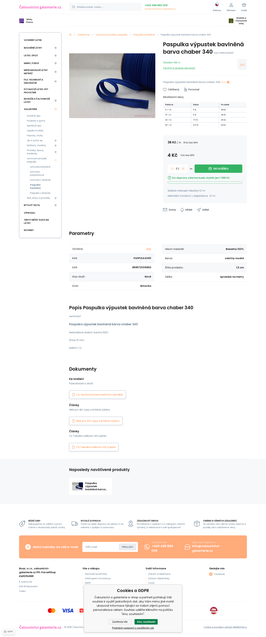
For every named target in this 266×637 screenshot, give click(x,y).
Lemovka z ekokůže (40, 179)
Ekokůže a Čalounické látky (37, 100)
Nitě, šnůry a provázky (38, 197)
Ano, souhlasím (146, 622)
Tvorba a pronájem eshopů (218, 627)
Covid (151, 582)
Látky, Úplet (31, 55)
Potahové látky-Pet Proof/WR (36, 91)
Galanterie (83, 34)
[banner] (40, 7)
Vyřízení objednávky (158, 578)
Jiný (242, 64)
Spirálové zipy (34, 125)
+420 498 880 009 (156, 5)
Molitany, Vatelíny (36, 145)
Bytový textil (32, 205)
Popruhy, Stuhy (35, 135)
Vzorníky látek (33, 40)
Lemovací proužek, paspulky (111, 34)
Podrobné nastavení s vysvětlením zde (133, 628)
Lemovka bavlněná (40, 166)
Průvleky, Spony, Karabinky (35, 152)
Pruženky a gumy (36, 120)
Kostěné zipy (33, 115)
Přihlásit (127, 547)
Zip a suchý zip (35, 140)
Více (223, 82)
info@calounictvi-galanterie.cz (160, 8)
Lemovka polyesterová (37, 173)
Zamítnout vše (120, 622)
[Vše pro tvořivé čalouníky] (70, 34)
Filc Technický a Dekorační (33, 81)
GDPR (88, 582)
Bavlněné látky (33, 47)
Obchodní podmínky (96, 573)
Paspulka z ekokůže (40, 193)
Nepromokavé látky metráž (36, 72)
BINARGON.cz (240, 627)
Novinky (29, 230)
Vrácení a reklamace (159, 573)
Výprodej (29, 212)
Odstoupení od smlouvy (98, 578)
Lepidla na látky (35, 130)
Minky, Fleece (31, 63)
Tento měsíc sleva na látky (36, 221)
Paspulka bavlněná (144, 34)
